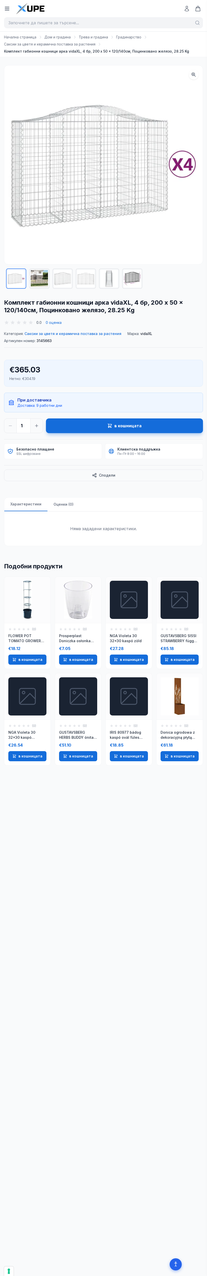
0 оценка (54, 322)
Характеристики (25, 504)
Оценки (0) (63, 504)
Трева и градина (93, 37)
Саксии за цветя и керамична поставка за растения (49, 44)
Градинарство (128, 37)
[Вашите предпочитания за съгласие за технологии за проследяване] (9, 1271)
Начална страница (20, 37)
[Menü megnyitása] (7, 9)
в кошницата (30, 659)
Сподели (107, 475)
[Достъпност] (176, 1264)
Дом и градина (57, 37)
